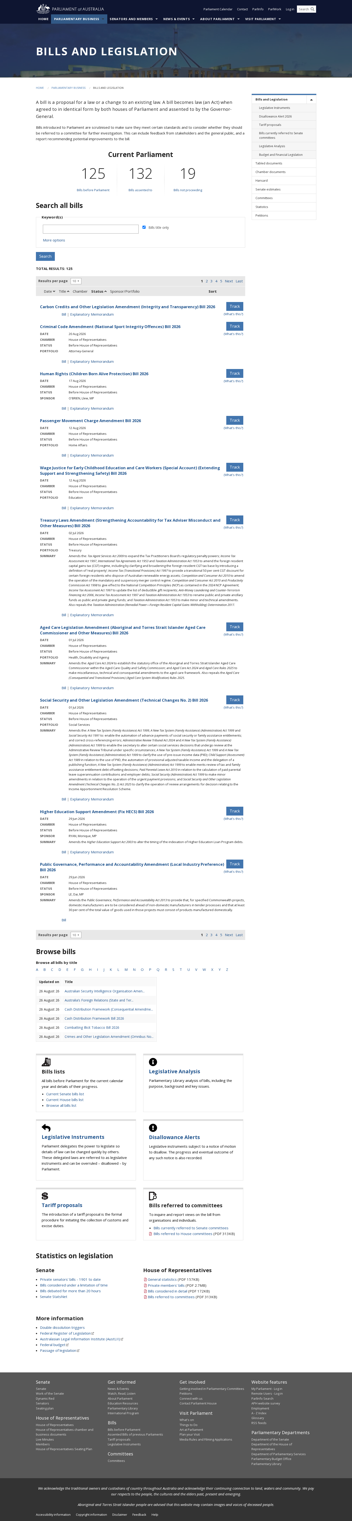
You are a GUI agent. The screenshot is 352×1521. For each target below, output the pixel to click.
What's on (187, 1420)
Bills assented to (140, 190)
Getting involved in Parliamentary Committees (212, 1389)
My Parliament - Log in (266, 1389)
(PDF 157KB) (173, 1279)
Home (43, 19)
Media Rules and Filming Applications (206, 1439)
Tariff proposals (62, 1205)
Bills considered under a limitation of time (74, 1285)
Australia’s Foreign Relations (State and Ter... (99, 1000)
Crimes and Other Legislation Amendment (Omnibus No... (109, 1036)
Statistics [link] (261, 207)
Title (63, 291)
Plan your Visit (190, 1434)
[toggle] (311, 99)
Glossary (257, 1418)
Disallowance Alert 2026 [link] (275, 116)
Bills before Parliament (93, 190)
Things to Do (189, 1425)
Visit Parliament (260, 19)
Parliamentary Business (76, 19)
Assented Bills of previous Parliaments (135, 1434)
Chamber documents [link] (270, 172)
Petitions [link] (261, 215)
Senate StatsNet (53, 1296)
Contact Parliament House (198, 1403)
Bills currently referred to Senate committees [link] (281, 135)
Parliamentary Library (123, 1408)
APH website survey (265, 1403)
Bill (64, 314)
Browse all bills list (61, 1105)
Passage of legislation (58, 1350)
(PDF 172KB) (179, 1291)
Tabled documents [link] (268, 163)
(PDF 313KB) (194, 1233)
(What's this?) (233, 314)
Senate (41, 1389)
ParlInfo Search (262, 1398)
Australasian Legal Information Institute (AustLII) (80, 1338)
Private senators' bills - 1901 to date (70, 1279)
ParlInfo (258, 9)
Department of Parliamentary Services (278, 1454)
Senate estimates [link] (268, 189)
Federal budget (52, 1344)
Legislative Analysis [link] (272, 146)
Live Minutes (45, 1439)
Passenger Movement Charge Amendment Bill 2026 (90, 420)
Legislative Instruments (73, 1137)
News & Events (176, 19)
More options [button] (54, 240)
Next (229, 281)
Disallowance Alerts (174, 1137)
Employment (260, 1408)
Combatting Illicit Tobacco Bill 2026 (92, 1027)
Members (43, 1444)
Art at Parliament (191, 1429)
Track (235, 306)
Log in (290, 9)
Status (97, 291)
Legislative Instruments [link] (274, 108)
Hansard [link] (261, 180)
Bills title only (158, 227)
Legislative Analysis (174, 1071)
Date (48, 291)
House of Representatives (55, 1425)
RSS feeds (259, 1423)
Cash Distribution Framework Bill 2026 (94, 1018)
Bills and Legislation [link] (271, 99)
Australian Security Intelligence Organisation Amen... (105, 991)
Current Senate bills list (65, 1093)
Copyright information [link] (91, 1514)
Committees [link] (264, 198)
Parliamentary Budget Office (271, 1459)
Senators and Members (131, 19)
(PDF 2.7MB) (177, 1285)
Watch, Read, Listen (122, 1393)
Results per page (53, 281)
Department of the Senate (270, 1439)
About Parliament (217, 19)
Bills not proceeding (188, 190)
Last (239, 281)
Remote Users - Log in (267, 1393)
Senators (42, 1403)
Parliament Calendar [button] (218, 9)
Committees (116, 1461)
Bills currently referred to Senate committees (190, 1227)
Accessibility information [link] (53, 1514)
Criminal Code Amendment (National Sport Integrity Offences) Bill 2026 (110, 326)
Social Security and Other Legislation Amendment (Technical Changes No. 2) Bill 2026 (124, 700)
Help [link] (155, 1514)
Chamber (80, 291)
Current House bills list (65, 1099)
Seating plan (45, 1408)
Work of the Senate (50, 1393)
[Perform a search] (312, 9)
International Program (123, 1413)
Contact (242, 9)
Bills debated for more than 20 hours (70, 1290)
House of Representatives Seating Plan (64, 1449)
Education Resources (123, 1403)
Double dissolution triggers (62, 1327)
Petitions (186, 1393)
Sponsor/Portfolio (125, 291)
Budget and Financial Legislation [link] (281, 155)
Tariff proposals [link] (270, 125)
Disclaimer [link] (119, 1514)
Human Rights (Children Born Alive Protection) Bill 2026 (94, 373)
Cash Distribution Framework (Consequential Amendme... (109, 1009)
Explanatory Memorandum (92, 314)
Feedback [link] (139, 1514)
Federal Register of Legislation (65, 1333)
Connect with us (191, 1398)
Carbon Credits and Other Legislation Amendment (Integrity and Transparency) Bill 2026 (127, 306)
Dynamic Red (45, 1398)
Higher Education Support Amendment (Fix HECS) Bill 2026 (97, 811)
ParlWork (274, 9)
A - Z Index (259, 1413)
